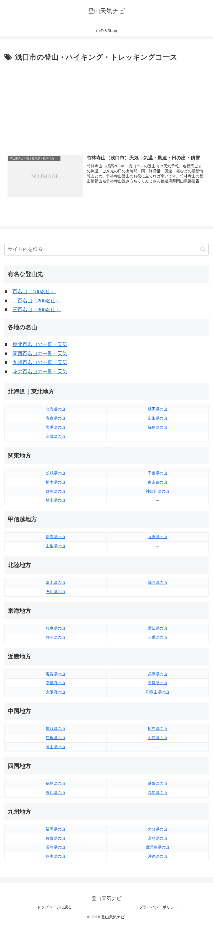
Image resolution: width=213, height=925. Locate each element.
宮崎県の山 (157, 838)
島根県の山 (55, 737)
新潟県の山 (55, 537)
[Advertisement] (106, 105)
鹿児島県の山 (157, 847)
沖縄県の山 (157, 856)
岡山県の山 (55, 747)
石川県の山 (55, 591)
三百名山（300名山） (36, 309)
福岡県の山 (55, 829)
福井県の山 (157, 582)
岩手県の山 (55, 427)
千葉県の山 (157, 473)
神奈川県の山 (157, 491)
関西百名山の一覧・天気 (39, 353)
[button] (203, 249)
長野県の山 (157, 537)
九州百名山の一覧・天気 (39, 362)
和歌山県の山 (157, 692)
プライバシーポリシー (158, 907)
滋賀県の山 (55, 674)
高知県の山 (157, 792)
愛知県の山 (157, 628)
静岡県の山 (55, 637)
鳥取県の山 (55, 728)
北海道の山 (55, 409)
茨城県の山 (55, 473)
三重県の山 (157, 637)
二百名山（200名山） (36, 300)
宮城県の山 (55, 436)
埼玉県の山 (55, 500)
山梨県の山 (55, 546)
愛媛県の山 (157, 783)
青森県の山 (55, 418)
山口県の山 (157, 737)
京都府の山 (55, 683)
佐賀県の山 (55, 838)
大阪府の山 (55, 692)
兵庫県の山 (157, 674)
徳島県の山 (55, 783)
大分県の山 (157, 829)
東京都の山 (157, 482)
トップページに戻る (54, 907)
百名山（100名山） (34, 291)
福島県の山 (157, 427)
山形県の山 (157, 418)
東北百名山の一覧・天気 (39, 344)
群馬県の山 (55, 491)
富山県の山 (55, 582)
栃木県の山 (55, 482)
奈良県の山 (157, 683)
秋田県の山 (157, 409)
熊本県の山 (55, 856)
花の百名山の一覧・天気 (39, 371)
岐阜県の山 (55, 628)
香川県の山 (55, 792)
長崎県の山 (55, 847)
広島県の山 (157, 728)
